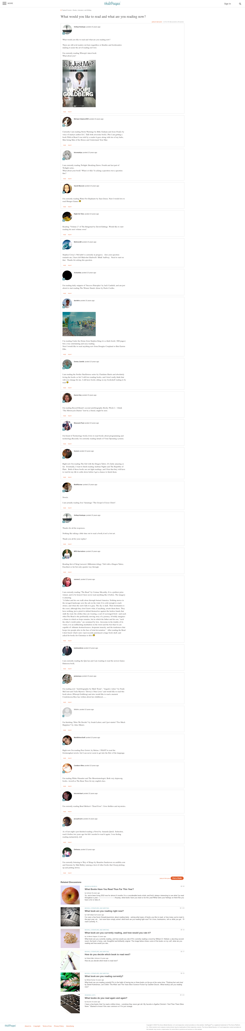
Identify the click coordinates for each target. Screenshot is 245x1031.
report (69, 111)
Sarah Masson (79, 186)
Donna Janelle (79, 362)
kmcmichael (78, 793)
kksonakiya (78, 152)
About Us (28, 1026)
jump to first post (165, 878)
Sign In (227, 4)
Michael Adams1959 (81, 119)
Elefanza (77, 849)
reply (64, 111)
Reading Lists (90, 995)
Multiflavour (78, 484)
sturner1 (77, 579)
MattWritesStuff (79, 737)
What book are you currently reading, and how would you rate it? (118, 933)
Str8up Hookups (80, 27)
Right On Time (79, 214)
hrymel (76, 451)
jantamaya (78, 676)
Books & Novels (91, 886)
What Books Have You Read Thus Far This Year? (109, 889)
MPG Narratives (79, 551)
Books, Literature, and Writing (97, 908)
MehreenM (78, 242)
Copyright (36, 1026)
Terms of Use (47, 1026)
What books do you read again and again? (106, 998)
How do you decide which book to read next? (107, 954)
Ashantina (77, 273)
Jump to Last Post (157, 22)
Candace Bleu (79, 765)
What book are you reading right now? (104, 911)
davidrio (77, 300)
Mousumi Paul (79, 423)
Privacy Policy (59, 1026)
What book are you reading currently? (104, 976)
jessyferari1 (78, 819)
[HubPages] (112, 4)
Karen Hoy (78, 395)
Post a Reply (177, 878)
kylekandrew (78, 648)
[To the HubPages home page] (10, 1025)
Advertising (70, 1026)
